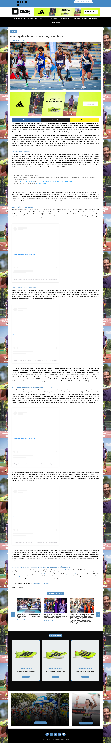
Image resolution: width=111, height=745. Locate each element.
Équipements (64, 19)
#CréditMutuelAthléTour (27, 181)
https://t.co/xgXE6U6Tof (47, 181)
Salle (13, 31)
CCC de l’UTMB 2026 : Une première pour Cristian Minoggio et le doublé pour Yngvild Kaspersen (28, 617)
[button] (13, 614)
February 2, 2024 (40, 183)
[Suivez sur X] (20, 2)
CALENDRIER (93, 19)
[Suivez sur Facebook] (18, 2)
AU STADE (84, 19)
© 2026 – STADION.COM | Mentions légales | (53, 739)
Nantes (49, 290)
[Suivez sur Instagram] (23, 2)
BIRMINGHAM (18, 19)
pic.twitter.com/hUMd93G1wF (63, 181)
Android (73, 574)
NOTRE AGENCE (80, 2)
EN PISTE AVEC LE (33, 19)
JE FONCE (26, 677)
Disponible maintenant (26, 668)
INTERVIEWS (76, 19)
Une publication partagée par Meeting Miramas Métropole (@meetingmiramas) (35, 279)
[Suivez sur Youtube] (26, 2)
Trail (27, 621)
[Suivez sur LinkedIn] (18, 5)
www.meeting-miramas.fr (41, 583)
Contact (67, 739)
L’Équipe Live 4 (21, 576)
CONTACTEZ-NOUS (85, 723)
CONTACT (88, 2)
